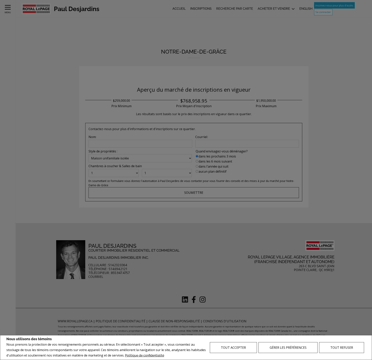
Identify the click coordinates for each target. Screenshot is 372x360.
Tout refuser (341, 347)
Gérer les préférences (288, 347)
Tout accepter (233, 347)
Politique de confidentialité (144, 355)
